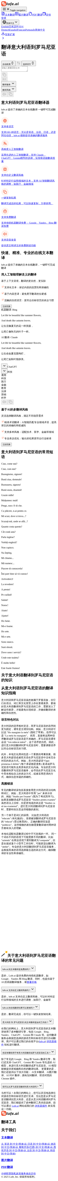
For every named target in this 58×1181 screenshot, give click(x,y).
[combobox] (8, 83)
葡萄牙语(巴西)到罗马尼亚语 (16, 927)
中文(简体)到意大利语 (13, 885)
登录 (3, 18)
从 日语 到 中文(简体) (36, 1144)
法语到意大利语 (10, 917)
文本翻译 (10, 14)
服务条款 (26, 1173)
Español (13, 30)
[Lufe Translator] (29, 1113)
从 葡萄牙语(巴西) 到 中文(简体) (33, 1147)
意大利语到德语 (10, 943)
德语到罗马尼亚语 (11, 907)
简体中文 (40, 30)
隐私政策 (16, 1173)
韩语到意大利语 (10, 897)
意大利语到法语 (10, 949)
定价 (48, 14)
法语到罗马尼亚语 (11, 920)
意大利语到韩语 (10, 940)
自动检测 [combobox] (6, 64)
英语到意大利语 (10, 878)
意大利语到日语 (10, 936)
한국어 (20, 26)
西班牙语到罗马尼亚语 (13, 914)
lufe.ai (42, 1041)
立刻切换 (6, 306)
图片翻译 (23, 14)
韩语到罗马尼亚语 (11, 901)
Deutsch (5, 30)
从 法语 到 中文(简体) (35, 1150)
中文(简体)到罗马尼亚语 (14, 888)
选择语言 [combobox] (27, 64)
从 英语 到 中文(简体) (12, 1144)
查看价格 (32, 982)
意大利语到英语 (10, 930)
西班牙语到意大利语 (12, 910)
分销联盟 (6, 1173)
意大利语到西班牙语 (12, 946)
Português (30, 30)
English (5, 26)
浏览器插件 (41, 1106)
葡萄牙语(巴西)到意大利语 (15, 923)
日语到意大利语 (10, 891)
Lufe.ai (15, 1106)
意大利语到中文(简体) (13, 933)
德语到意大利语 (10, 904)
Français (21, 30)
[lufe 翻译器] (29, 4)
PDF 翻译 (37, 14)
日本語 (12, 26)
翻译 (4, 79)
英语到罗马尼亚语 (11, 881)
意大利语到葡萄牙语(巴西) (15, 952)
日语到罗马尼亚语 (11, 894)
